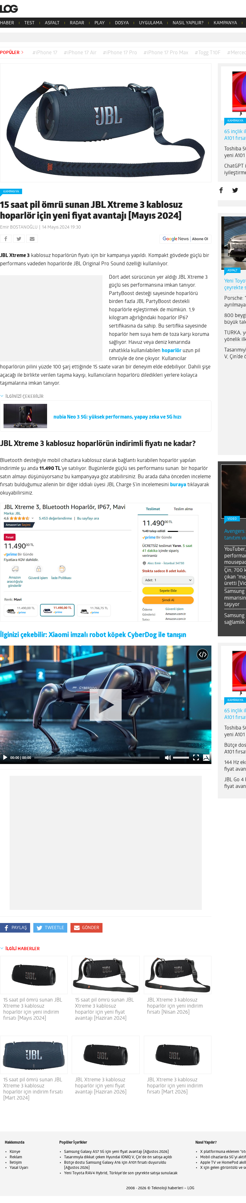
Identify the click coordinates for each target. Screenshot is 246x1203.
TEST (29, 23)
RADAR (77, 23)
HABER (7, 23)
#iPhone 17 (44, 53)
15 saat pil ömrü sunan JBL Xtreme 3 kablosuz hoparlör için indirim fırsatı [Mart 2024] (33, 1089)
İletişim (16, 1163)
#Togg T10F (208, 53)
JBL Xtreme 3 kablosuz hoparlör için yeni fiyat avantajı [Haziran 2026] (101, 1086)
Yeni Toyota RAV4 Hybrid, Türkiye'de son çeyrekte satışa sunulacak (120, 1173)
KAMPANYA (225, 23)
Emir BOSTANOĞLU (18, 227)
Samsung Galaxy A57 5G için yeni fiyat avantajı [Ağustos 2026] (116, 1152)
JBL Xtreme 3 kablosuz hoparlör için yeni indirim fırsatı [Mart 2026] (175, 1086)
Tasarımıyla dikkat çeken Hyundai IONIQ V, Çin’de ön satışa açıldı (118, 1157)
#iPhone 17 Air (80, 53)
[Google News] (185, 239)
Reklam (16, 1157)
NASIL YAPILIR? (188, 23)
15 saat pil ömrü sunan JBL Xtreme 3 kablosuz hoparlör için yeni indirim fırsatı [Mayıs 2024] (32, 1009)
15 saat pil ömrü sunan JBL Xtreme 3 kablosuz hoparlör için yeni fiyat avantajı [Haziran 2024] (104, 1009)
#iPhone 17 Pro (120, 53)
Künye (15, 1152)
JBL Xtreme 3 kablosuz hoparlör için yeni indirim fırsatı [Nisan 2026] (175, 1006)
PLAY (99, 23)
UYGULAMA (150, 23)
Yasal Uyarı (19, 1168)
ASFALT (52, 23)
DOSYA (122, 23)
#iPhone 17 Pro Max (166, 53)
